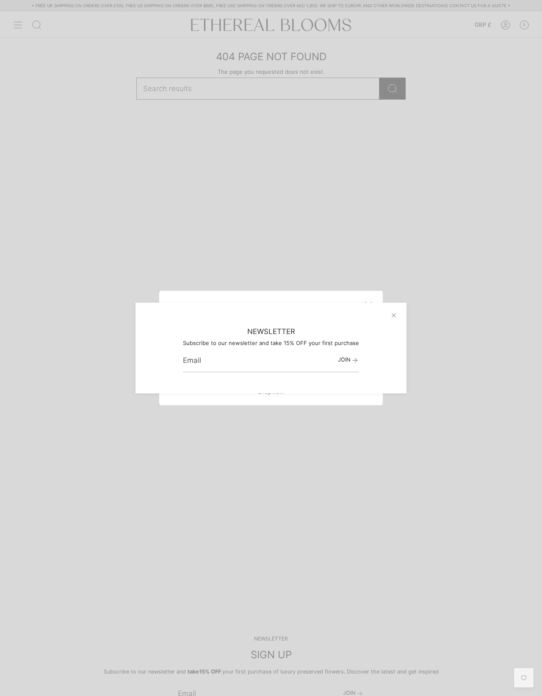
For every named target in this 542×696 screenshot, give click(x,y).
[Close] (394, 315)
